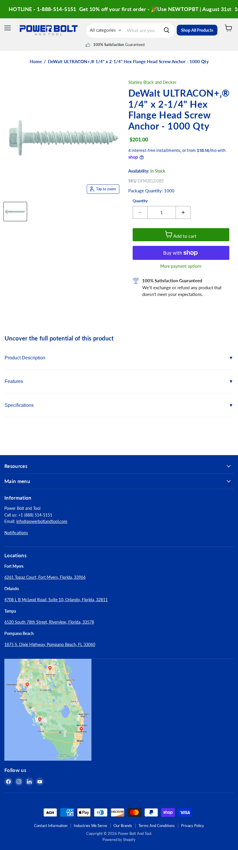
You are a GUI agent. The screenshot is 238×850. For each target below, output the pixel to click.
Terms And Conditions (156, 825)
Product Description (25, 357)
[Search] (166, 30)
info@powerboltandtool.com (41, 521)
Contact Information (50, 825)
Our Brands (122, 825)
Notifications (16, 532)
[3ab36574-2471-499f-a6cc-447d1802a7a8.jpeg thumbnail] (15, 211)
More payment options (180, 266)
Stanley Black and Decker (152, 82)
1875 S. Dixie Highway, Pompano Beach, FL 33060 (49, 644)
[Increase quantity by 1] (183, 212)
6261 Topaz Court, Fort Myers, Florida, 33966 (45, 577)
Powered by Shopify (119, 839)
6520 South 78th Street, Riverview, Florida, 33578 (49, 622)
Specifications (19, 405)
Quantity (140, 201)
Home (36, 61)
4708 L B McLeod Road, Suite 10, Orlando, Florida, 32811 (56, 599)
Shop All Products (197, 30)
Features (14, 381)
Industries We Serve (90, 825)
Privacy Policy (192, 825)
